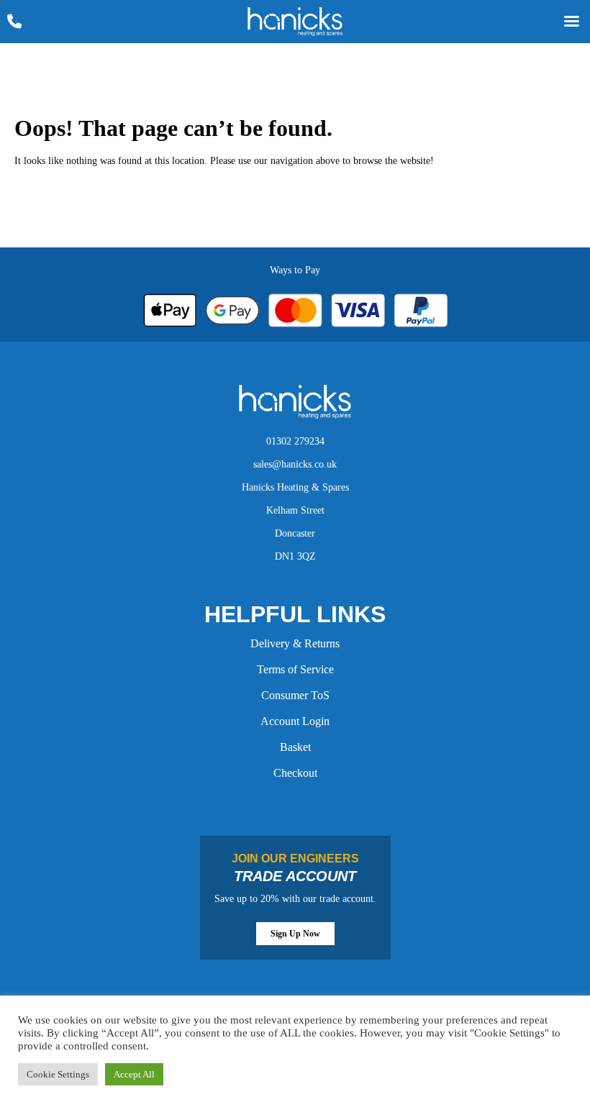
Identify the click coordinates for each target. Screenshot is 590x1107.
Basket (295, 747)
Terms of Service (295, 669)
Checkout (295, 773)
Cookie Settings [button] (58, 1074)
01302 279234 (295, 441)
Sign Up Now (295, 934)
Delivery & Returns (295, 643)
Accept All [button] (134, 1074)
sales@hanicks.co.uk (295, 464)
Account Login (295, 721)
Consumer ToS (295, 695)
